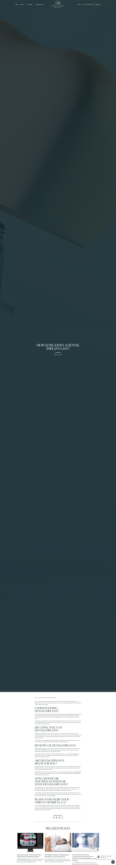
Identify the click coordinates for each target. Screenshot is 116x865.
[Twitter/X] (62, 817)
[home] (58, 4)
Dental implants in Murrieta (41, 748)
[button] (22, 4)
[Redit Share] (59, 817)
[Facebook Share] (53, 817)
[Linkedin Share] (56, 817)
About (16, 4)
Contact (79, 4)
